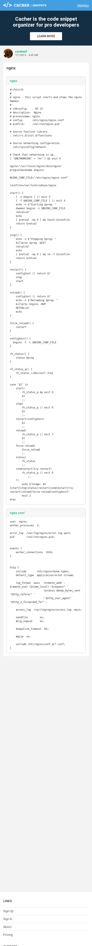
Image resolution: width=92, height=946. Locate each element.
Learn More (46, 36)
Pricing (8, 934)
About (7, 927)
